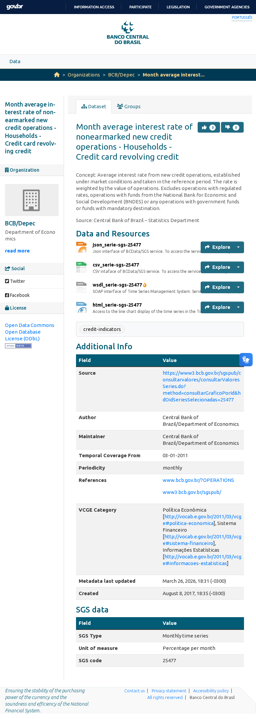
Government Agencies (227, 7)
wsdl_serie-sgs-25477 (117, 285)
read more (17, 250)
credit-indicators (102, 329)
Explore (221, 247)
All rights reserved (165, 697)
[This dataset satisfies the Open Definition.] (18, 345)
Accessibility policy (211, 690)
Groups (132, 106)
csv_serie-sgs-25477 (116, 264)
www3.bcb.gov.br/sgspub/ (192, 492)
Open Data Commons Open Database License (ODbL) (29, 331)
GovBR (14, 7)
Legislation (178, 7)
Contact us (134, 690)
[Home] (57, 74)
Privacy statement (169, 690)
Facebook (19, 295)
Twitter (17, 281)
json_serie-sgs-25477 (117, 244)
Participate (140, 7)
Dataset (96, 106)
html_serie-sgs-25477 (117, 305)
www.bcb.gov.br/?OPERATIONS (198, 480)
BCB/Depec (121, 74)
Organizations (84, 74)
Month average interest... (174, 74)
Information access (94, 7)
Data (14, 61)
